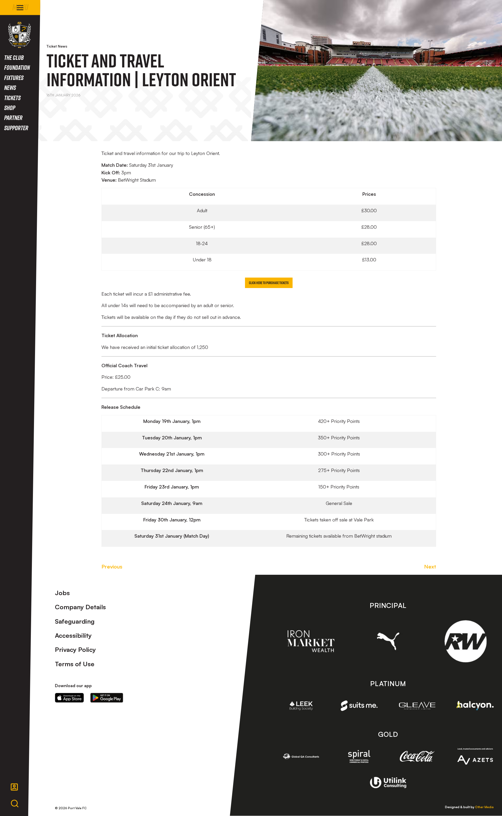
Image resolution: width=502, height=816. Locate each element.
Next (430, 566)
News (10, 87)
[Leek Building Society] (301, 705)
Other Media (484, 807)
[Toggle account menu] (14, 787)
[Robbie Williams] (465, 641)
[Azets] (475, 756)
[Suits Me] (359, 705)
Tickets (12, 97)
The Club (14, 57)
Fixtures (14, 77)
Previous (111, 566)
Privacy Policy (75, 649)
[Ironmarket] (311, 641)
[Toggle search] (14, 803)
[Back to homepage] (19, 35)
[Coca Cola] (417, 756)
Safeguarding (75, 621)
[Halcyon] (475, 705)
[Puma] (388, 641)
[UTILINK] (388, 782)
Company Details (80, 607)
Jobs (62, 593)
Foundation (17, 67)
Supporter (16, 127)
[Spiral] (359, 756)
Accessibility (73, 635)
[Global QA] (301, 756)
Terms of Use (74, 664)
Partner (13, 117)
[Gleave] (417, 705)
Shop (9, 107)
